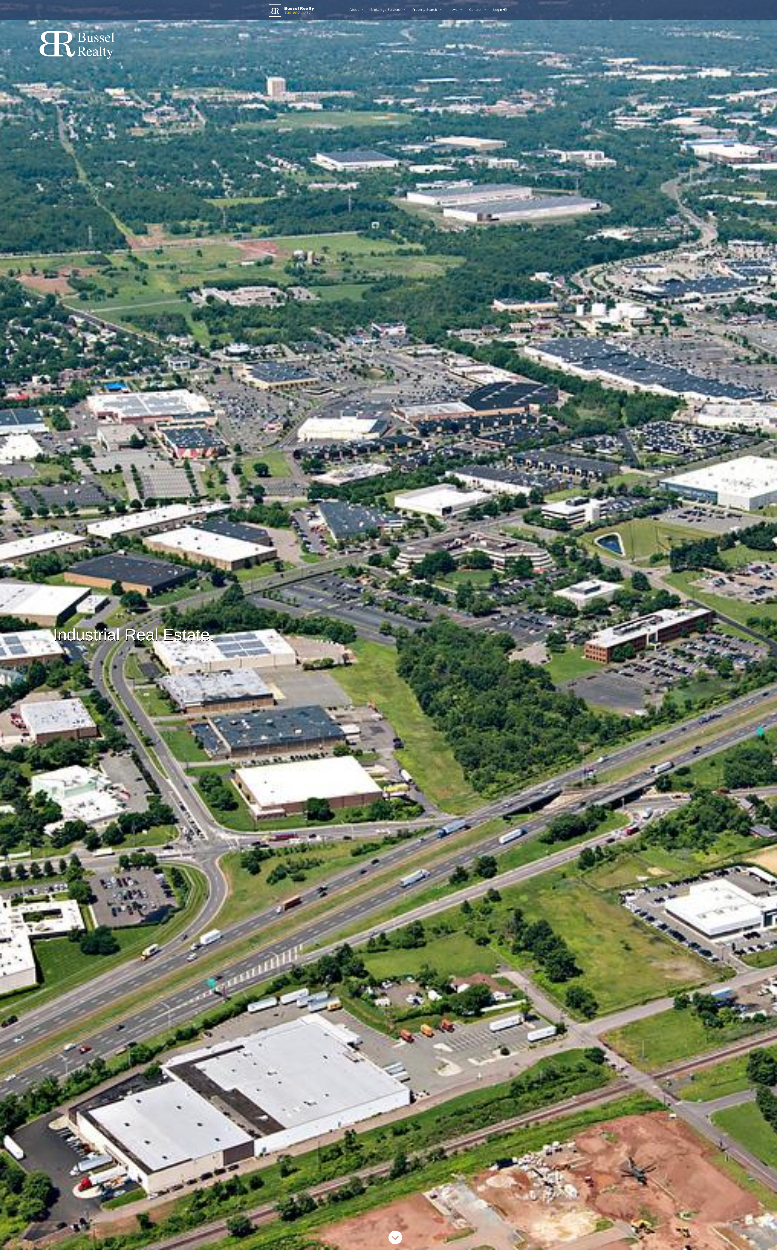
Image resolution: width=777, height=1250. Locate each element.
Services (385, 10)
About (354, 10)
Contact (475, 10)
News (453, 10)
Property (424, 10)
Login (498, 10)
